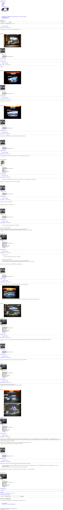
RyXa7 (3, 153)
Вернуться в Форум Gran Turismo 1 (5, 494)
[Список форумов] (5, 11)
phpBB (5, 508)
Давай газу (3, 20)
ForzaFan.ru (3, 3)
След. (3, 490)
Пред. (2, 490)
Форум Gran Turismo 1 (23, 16)
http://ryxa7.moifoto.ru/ (3, 159)
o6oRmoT (3, 222)
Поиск (3, 4)
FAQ (2, 5)
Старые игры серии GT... (15, 16)
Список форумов (4, 16)
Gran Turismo (9, 16)
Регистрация (4, 6)
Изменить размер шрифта (6, 17)
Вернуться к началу (3, 58)
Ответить (1, 492)
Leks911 (3, 27)
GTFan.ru (3, 2)
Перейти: (2, 496)
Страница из (7, 23)
